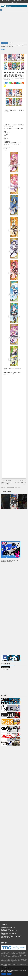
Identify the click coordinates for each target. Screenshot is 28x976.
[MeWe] (17, 83)
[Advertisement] (14, 26)
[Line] (20, 83)
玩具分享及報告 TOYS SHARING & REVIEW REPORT (12, 935)
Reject (9, 973)
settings (10, 971)
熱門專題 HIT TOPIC (5, 929)
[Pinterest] (15, 83)
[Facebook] (5, 83)
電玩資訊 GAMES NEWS (6, 937)
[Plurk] (12, 83)
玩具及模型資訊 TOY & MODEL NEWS (9, 933)
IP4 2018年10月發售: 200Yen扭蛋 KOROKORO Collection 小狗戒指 (6, 482)
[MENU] (1, 10)
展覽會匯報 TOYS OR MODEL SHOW (9, 930)
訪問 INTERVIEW (4, 932)
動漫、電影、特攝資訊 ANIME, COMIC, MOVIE (11, 936)
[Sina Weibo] (5, 85)
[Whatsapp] (10, 83)
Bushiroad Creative (16, 78)
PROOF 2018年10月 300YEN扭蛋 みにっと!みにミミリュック (21, 482)
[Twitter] (7, 83)
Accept (4, 973)
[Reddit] (22, 83)
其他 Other (3, 49)
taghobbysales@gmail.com (6, 561)
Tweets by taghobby (5, 669)
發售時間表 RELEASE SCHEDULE (8, 927)
